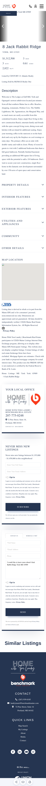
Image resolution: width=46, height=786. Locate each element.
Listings (11, 373)
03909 (34, 373)
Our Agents (19, 426)
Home (4, 373)
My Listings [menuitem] (23, 729)
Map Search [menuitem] (23, 725)
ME (17, 373)
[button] (4, 26)
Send (23, 612)
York (23, 373)
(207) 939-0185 (30, 6)
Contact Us (10, 426)
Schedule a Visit (31, 536)
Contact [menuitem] (23, 740)
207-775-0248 (15, 415)
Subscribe (23, 507)
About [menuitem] (23, 733)
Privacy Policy (9, 330)
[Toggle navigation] (42, 6)
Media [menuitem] (23, 736)
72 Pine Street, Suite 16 (24, 709)
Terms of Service (12, 624)
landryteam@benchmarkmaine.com (25, 703)
